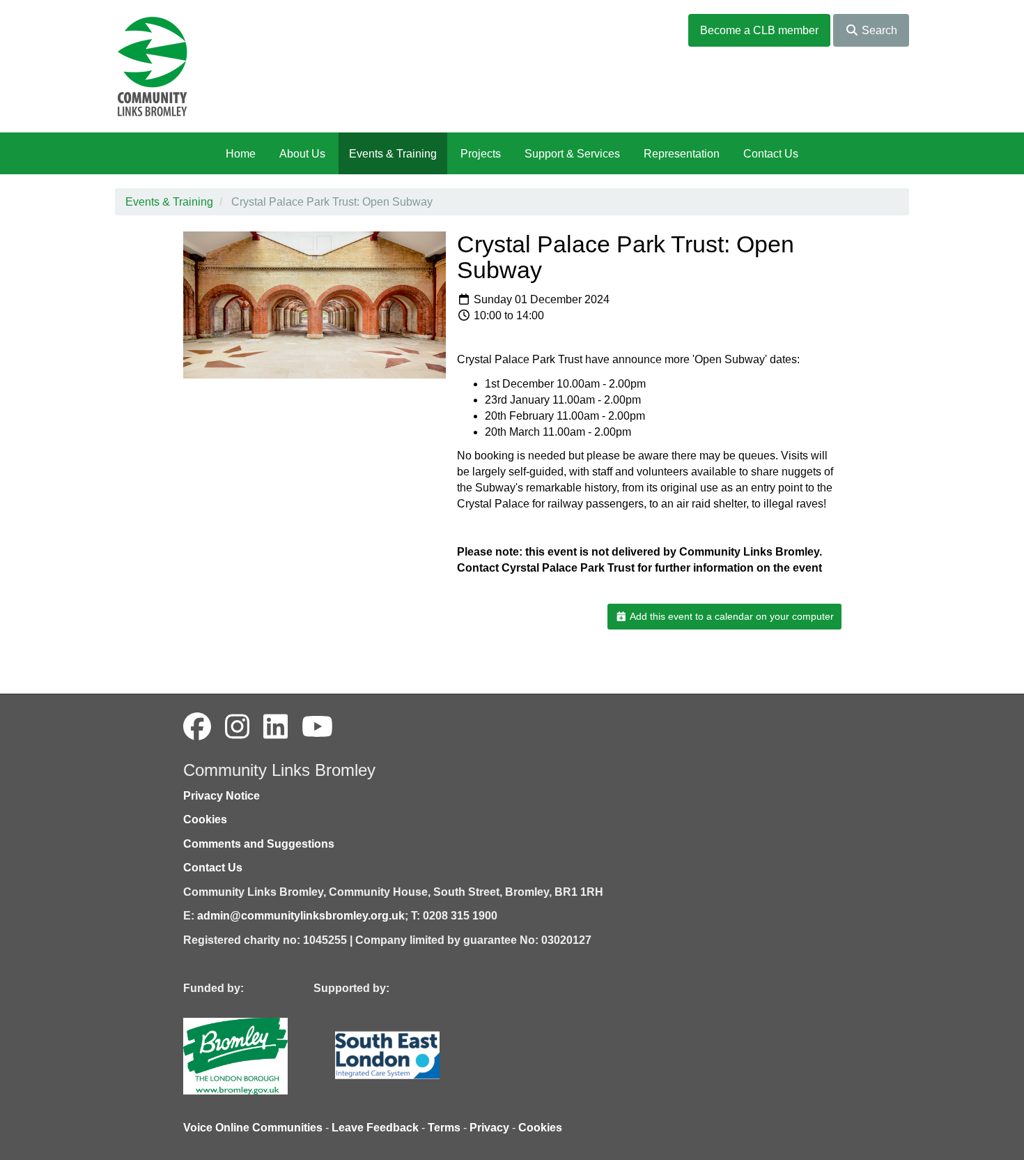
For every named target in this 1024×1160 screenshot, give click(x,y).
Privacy (489, 1128)
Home (241, 154)
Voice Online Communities (253, 1128)
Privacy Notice (221, 796)
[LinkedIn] (275, 727)
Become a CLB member (759, 30)
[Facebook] (197, 727)
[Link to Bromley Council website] (256, 1055)
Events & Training (393, 154)
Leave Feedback (375, 1128)
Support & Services (572, 154)
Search (878, 30)
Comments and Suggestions (258, 844)
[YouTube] (317, 727)
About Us (302, 154)
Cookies (205, 819)
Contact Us (770, 154)
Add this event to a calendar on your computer (731, 616)
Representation (682, 154)
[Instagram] (237, 727)
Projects (480, 154)
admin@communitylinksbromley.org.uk (301, 916)
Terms (444, 1128)
